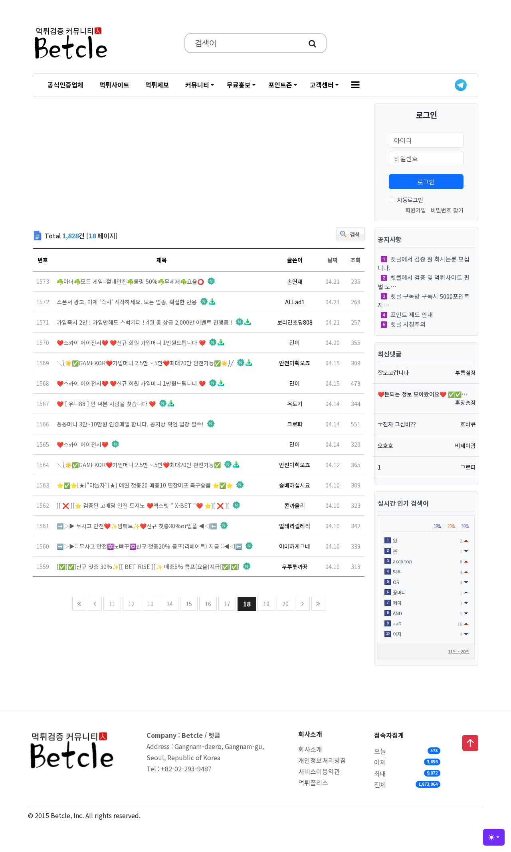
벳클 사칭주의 (408, 324)
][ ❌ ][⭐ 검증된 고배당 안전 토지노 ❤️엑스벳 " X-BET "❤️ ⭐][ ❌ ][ (143, 505)
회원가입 (415, 210)
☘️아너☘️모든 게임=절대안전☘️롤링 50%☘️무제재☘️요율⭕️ (130, 281)
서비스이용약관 (319, 771)
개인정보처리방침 (322, 760)
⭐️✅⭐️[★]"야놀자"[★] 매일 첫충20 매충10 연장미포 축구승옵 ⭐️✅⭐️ (145, 485)
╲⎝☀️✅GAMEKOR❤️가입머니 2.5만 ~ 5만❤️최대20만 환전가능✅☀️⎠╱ (145, 363)
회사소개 (310, 749)
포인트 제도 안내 (411, 314)
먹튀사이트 (114, 84)
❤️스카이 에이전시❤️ (82, 444)
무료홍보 (239, 84)
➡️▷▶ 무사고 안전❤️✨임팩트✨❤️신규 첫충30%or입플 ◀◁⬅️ (137, 526)
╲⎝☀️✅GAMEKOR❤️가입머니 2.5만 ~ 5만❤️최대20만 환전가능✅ (139, 465)
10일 (437, 525)
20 (285, 604)
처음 (79, 604)
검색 (355, 234)
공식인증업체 (65, 84)
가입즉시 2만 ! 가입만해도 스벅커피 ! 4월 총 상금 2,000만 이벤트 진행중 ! (144, 322)
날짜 (332, 260)
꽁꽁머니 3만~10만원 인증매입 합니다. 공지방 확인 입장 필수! (130, 424)
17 (227, 604)
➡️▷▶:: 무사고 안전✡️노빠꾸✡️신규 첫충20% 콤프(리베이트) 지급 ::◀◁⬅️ (149, 546)
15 (189, 604)
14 (169, 604)
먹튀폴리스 (313, 782)
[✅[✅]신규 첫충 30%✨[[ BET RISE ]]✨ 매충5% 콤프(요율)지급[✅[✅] (148, 567)
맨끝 (318, 604)
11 (112, 604)
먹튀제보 (157, 84)
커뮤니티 (197, 84)
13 (150, 604)
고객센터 (322, 84)
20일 (451, 525)
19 (266, 604)
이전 (95, 604)
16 (208, 604)
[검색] (312, 43)
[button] (355, 85)
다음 (303, 604)
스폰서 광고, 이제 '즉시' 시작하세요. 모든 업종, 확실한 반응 (127, 302)
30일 (465, 525)
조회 (356, 260)
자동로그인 (410, 200)
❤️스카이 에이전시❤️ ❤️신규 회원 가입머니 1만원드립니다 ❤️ (131, 343)
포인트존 (280, 84)
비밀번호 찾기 (447, 210)
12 (131, 604)
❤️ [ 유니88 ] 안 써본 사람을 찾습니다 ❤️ (106, 404)
